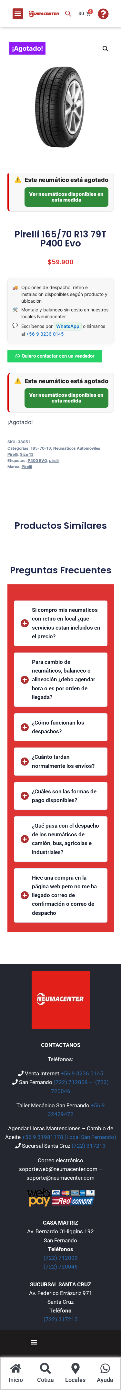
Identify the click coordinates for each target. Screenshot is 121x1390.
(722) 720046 (61, 1266)
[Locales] (75, 1369)
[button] (18, 13)
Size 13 (27, 454)
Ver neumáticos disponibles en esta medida (66, 197)
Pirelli (12, 454)
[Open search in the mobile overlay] (68, 13)
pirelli (54, 460)
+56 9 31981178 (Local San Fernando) (69, 1137)
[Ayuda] (105, 1369)
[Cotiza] (45, 1369)
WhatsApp (67, 326)
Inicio (16, 1379)
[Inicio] (15, 1369)
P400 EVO (37, 460)
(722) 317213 (89, 1146)
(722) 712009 (61, 1258)
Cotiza (45, 1379)
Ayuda (105, 1379)
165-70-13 (41, 448)
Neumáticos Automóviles (76, 448)
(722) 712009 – (74, 1082)
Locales (75, 1379)
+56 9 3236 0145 (45, 334)
